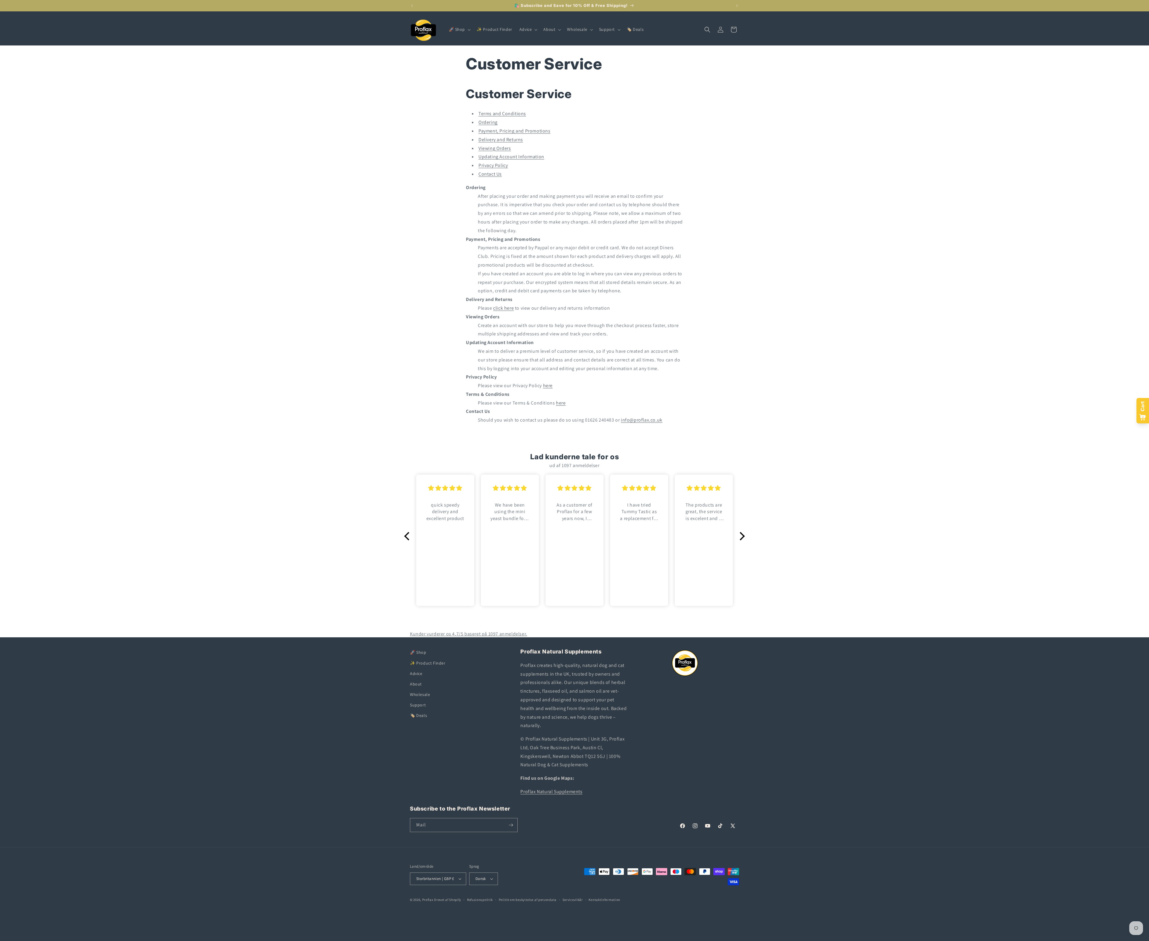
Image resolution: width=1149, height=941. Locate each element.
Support (418, 705)
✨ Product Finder (428, 663)
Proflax (428, 900)
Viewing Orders (494, 148)
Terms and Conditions (502, 113)
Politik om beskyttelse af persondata (528, 900)
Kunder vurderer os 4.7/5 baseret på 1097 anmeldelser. (468, 634)
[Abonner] (510, 825)
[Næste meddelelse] (737, 5)
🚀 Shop (418, 652)
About (416, 684)
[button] (459, 29)
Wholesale (420, 694)
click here (503, 308)
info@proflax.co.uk (641, 420)
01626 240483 (599, 420)
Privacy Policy (493, 165)
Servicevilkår (573, 900)
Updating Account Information (511, 156)
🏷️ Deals (418, 715)
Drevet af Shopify (447, 900)
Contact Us (490, 174)
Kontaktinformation (604, 900)
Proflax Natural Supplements (551, 791)
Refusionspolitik (480, 900)
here (548, 385)
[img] (445, 488)
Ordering (488, 122)
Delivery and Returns (500, 139)
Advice (416, 673)
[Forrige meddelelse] (412, 5)
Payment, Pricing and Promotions (514, 131)
